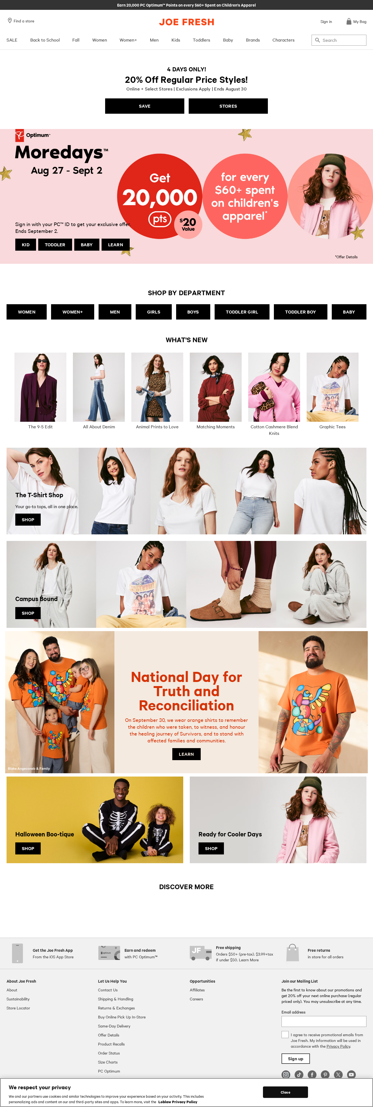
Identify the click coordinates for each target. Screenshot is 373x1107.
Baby (228, 40)
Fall (75, 40)
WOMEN (26, 312)
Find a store (24, 21)
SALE (12, 40)
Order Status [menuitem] (109, 1053)
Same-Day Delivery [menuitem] (114, 1026)
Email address (294, 1012)
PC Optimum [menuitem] (109, 1071)
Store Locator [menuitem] (18, 1008)
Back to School (45, 40)
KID (25, 244)
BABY (87, 244)
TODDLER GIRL (242, 312)
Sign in (326, 21)
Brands (253, 40)
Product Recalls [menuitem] (111, 1044)
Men (154, 40)
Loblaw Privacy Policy (177, 1101)
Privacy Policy (338, 1046)
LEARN (115, 244)
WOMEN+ (73, 312)
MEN (115, 312)
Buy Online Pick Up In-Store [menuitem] (122, 1017)
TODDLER (55, 244)
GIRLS (153, 312)
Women (99, 40)
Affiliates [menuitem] (197, 989)
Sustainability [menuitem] (18, 998)
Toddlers (201, 40)
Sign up (295, 1058)
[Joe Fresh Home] (186, 22)
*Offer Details (346, 256)
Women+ (128, 40)
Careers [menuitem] (196, 998)
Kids (175, 40)
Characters (284, 40)
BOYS (193, 312)
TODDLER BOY (300, 312)
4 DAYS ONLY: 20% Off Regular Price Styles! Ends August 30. (186, 5)
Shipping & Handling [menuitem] (115, 998)
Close (285, 1092)
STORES (228, 106)
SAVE (145, 106)
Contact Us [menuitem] (108, 989)
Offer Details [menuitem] (108, 1035)
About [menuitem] (12, 989)
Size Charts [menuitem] (108, 1062)
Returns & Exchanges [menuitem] (116, 1008)
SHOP (28, 519)
